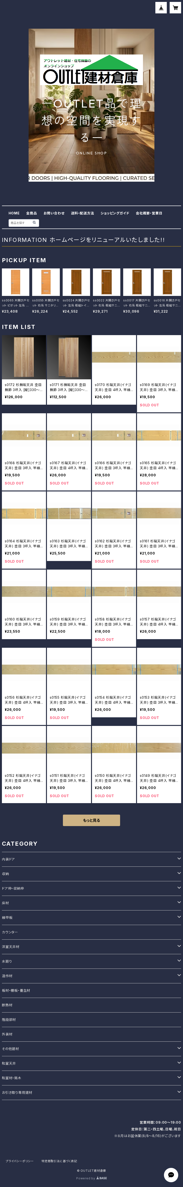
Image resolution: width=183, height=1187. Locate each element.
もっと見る (91, 820)
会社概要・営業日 (149, 213)
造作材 (7, 976)
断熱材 (7, 1005)
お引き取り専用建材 (17, 1092)
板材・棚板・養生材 (16, 990)
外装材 (7, 1034)
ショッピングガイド (115, 213)
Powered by (86, 1178)
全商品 (31, 213)
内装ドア (8, 859)
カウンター (10, 932)
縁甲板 (7, 917)
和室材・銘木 (11, 1078)
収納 (5, 874)
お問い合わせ (54, 213)
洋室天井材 (11, 947)
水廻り (7, 961)
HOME (14, 213)
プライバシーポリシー (20, 1161)
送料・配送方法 (82, 213)
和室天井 (9, 1063)
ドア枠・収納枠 (13, 888)
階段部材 (9, 1020)
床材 (5, 903)
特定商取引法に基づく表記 (59, 1161)
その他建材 (10, 1049)
